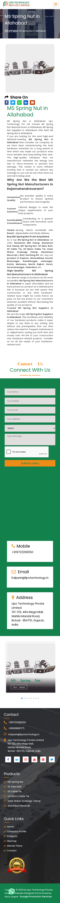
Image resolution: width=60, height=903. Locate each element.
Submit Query (30, 463)
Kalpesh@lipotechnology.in (30, 578)
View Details (19, 687)
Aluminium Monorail (18, 805)
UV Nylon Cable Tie (18, 796)
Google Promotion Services (36, 896)
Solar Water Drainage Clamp (24, 801)
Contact (12, 850)
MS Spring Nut (15, 782)
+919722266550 (22, 552)
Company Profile (16, 831)
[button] (21, 698)
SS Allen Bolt (14, 786)
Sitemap (12, 841)
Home (10, 30)
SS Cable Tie (14, 791)
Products (12, 836)
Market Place (14, 845)
